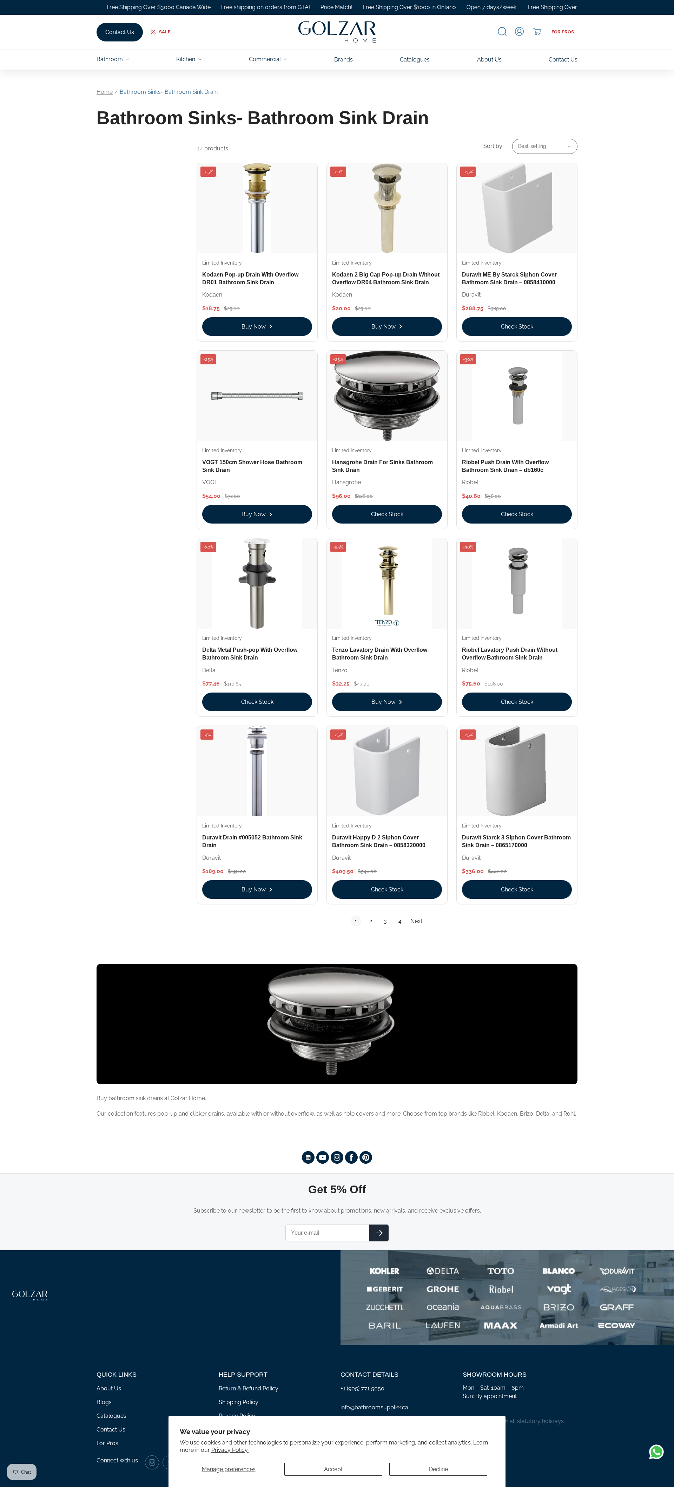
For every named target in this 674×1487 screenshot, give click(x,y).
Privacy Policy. (230, 1450)
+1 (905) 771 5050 (362, 1388)
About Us (109, 1388)
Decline (438, 1469)
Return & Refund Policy (248, 1388)
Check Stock (517, 326)
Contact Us (119, 32)
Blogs (104, 1402)
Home (105, 92)
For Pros (562, 31)
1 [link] (356, 921)
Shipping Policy (238, 1402)
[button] (502, 31)
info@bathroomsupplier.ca (374, 1407)
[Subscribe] (379, 1233)
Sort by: (493, 146)
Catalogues (111, 1416)
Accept (333, 1469)
